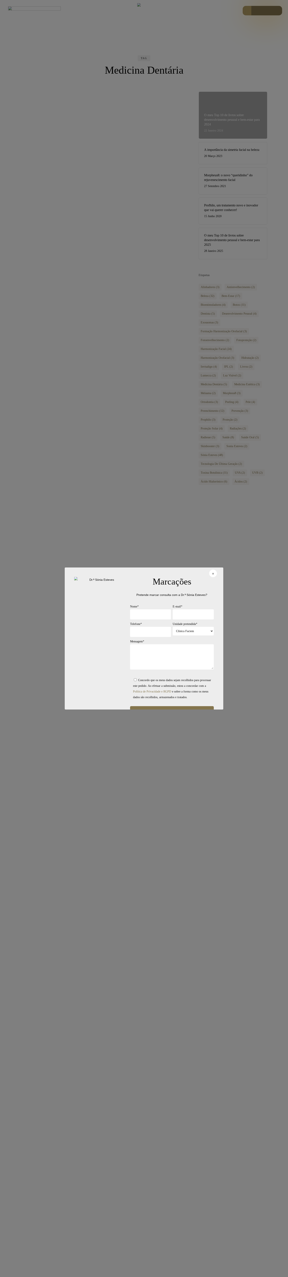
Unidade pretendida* (185, 624)
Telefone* (136, 624)
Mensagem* (137, 641)
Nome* (134, 606)
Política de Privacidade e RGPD (152, 691)
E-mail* (177, 606)
